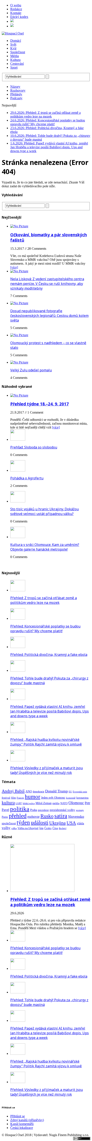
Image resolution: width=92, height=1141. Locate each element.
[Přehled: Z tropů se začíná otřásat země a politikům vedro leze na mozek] (17, 590)
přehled (18, 815)
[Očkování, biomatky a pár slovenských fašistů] (19, 226)
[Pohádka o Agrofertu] (17, 470)
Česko (48, 828)
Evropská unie (80, 791)
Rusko (46, 816)
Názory (15, 86)
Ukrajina (57, 822)
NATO (64, 803)
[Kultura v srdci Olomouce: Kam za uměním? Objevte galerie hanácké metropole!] (17, 537)
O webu (15, 5)
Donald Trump (56, 791)
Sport (14, 67)
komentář (71, 798)
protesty (80, 810)
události (39, 822)
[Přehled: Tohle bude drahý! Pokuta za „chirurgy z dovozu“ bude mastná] (17, 670)
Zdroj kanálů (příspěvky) (27, 1120)
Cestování (17, 63)
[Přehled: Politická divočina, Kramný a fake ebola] (17, 647)
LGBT (19, 803)
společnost (9, 823)
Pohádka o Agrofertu (26, 478)
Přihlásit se (17, 1116)
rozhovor (33, 816)
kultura (8, 802)
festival (6, 797)
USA (71, 822)
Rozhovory (17, 90)
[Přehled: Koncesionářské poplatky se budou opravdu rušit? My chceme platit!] (17, 618)
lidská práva (29, 803)
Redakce (16, 9)
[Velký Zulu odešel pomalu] (19, 362)
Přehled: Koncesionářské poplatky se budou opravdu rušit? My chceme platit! (45, 628)
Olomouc (76, 803)
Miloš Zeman (44, 803)
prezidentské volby (62, 810)
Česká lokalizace (21, 1127)
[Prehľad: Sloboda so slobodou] (17, 439)
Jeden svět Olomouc (53, 797)
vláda (80, 823)
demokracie (38, 791)
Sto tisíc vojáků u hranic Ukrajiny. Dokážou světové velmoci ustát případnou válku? (44, 511)
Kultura (15, 60)
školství (62, 828)
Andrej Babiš (13, 791)
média (55, 803)
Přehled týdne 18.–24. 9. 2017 (39, 404)
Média (14, 56)
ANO (28, 791)
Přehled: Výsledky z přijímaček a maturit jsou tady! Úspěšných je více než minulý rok (46, 770)
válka (14, 828)
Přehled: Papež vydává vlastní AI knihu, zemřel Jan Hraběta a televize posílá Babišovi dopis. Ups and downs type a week (49, 711)
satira (60, 816)
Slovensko (76, 816)
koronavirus (82, 797)
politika (19, 808)
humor (32, 796)
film (13, 797)
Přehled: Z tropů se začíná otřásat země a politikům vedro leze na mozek (43, 600)
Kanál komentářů (22, 1124)
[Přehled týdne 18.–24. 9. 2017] (19, 395)
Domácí (15, 40)
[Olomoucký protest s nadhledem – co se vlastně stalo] (19, 335)
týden (23, 822)
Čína (55, 828)
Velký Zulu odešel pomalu (31, 370)
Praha (33, 810)
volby (6, 828)
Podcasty (16, 98)
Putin (5, 816)
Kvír (13, 48)
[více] (14, 267)
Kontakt (15, 13)
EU (70, 791)
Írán (41, 828)
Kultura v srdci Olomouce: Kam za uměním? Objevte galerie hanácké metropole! (44, 547)
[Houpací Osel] (46, 33)
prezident (43, 810)
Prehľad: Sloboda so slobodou (33, 447)
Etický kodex (19, 17)
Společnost (17, 52)
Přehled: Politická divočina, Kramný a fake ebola (48, 654)
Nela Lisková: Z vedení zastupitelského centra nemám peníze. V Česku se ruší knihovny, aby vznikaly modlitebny (47, 284)
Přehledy (16, 94)
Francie (20, 798)
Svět (13, 44)
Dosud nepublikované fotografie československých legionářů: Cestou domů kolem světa (49, 316)
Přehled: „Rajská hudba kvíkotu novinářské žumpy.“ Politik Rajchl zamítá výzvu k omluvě (46, 742)
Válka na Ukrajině (28, 828)
